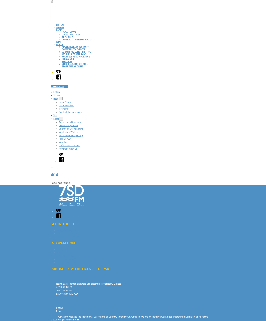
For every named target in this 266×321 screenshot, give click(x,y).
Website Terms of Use (67, 259)
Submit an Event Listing (76, 51)
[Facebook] (59, 78)
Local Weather (71, 34)
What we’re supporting (76, 56)
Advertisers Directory (75, 46)
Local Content (63, 262)
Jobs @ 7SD (68, 59)
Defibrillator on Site (75, 64)
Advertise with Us (65, 233)
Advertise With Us (72, 66)
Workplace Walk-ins (74, 54)
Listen (60, 24)
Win (58, 41)
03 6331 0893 (70, 311)
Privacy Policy (63, 249)
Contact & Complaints (67, 230)
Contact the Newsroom (77, 39)
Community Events (73, 49)
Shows (60, 27)
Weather (67, 61)
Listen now (57, 86)
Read (59, 29)
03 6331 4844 (70, 307)
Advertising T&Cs (65, 252)
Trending (67, 37)
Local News (69, 32)
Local (59, 44)
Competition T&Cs (65, 255)
